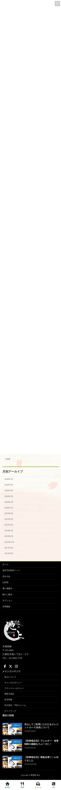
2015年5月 (8, 553)
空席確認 (6, 606)
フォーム (38, 787)
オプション (7, 600)
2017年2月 (8, 548)
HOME (7, 787)
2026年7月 (8, 479)
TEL (53, 787)
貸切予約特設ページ (11, 570)
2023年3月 (8, 525)
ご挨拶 (7, 459)
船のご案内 (7, 594)
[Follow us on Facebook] (4, 666)
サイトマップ (10, 711)
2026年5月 (8, 485)
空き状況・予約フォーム (15, 705)
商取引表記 (9, 694)
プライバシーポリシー (14, 688)
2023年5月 (8, 519)
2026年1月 (8, 508)
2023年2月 (8, 531)
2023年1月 (8, 536)
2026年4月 (8, 491)
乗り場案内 (7, 588)
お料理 (5, 582)
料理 (22, 787)
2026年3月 (8, 496)
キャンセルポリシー (13, 683)
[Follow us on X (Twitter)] (10, 666)
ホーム (5, 564)
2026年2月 (8, 502)
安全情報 (8, 699)
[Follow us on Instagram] (16, 666)
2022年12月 (9, 542)
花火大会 (6, 576)
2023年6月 (8, 513)
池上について (10, 677)
